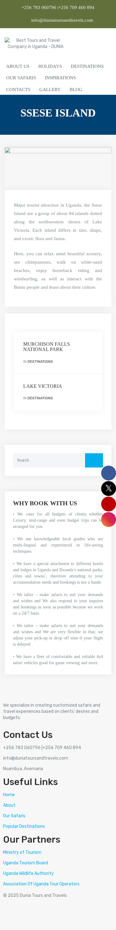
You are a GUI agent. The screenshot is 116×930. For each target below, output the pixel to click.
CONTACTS (18, 89)
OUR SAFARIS (21, 77)
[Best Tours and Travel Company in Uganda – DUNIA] (36, 44)
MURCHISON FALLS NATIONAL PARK (46, 346)
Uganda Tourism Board (25, 863)
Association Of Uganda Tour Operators (41, 884)
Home (9, 794)
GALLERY (50, 89)
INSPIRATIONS (60, 77)
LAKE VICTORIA (42, 386)
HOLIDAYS (50, 66)
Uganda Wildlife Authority (28, 873)
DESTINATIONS (87, 66)
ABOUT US (17, 66)
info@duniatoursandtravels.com (61, 20)
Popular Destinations (24, 826)
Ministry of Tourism (22, 852)
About (9, 805)
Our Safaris (14, 815)
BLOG (76, 89)
